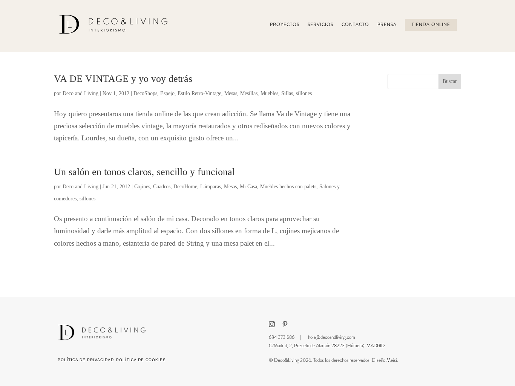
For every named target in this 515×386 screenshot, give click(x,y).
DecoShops (145, 93)
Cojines (142, 186)
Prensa (387, 25)
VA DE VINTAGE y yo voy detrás (123, 78)
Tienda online (431, 25)
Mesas (230, 93)
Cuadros (161, 186)
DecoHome (185, 186)
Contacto (355, 25)
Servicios (320, 25)
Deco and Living (80, 93)
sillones (304, 93)
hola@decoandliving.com (331, 337)
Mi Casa (248, 186)
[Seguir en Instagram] (272, 324)
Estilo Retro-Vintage (199, 93)
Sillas (287, 93)
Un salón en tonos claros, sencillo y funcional (144, 171)
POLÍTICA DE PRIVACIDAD (86, 360)
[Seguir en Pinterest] (285, 324)
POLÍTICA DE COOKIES (141, 360)
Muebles (269, 93)
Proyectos (284, 25)
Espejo (167, 93)
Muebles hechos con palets (288, 186)
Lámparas (210, 186)
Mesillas (249, 93)
